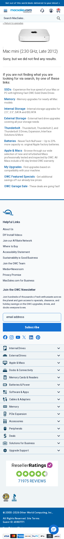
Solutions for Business (22, 443)
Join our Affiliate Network (17, 240)
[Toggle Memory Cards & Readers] (58, 377)
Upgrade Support (19, 450)
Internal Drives (17, 348)
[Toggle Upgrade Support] (58, 450)
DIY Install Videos (12, 235)
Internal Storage (14, 108)
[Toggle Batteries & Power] (58, 384)
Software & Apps (19, 392)
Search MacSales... (14, 18)
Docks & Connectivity (21, 370)
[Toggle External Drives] (58, 355)
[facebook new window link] (5, 337)
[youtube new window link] (18, 337)
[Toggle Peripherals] (58, 428)
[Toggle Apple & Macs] (58, 362)
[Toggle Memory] (58, 406)
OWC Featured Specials (19, 176)
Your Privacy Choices (14, 527)
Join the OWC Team (14, 263)
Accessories (16, 421)
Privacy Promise (12, 274)
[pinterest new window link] (38, 337)
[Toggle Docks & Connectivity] (58, 370)
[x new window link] (24, 337)
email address (15, 317)
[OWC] (8, 214)
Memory (9, 99)
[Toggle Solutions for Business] (58, 443)
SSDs (7, 89)
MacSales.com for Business (18, 280)
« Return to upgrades (13, 23)
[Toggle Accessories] (58, 421)
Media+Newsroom (13, 269)
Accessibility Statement (16, 252)
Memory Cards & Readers (23, 377)
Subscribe (32, 327)
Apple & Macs (13, 150)
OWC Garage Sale (15, 186)
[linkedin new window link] (31, 337)
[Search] (59, 18)
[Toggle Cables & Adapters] (58, 399)
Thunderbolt (12, 128)
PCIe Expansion (18, 414)
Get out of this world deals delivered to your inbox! (33, 3)
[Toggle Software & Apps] (58, 391)
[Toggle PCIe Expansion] (58, 413)
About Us (8, 229)
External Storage (15, 118)
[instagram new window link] (12, 337)
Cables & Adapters (19, 399)
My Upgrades (13, 167)
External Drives (17, 355)
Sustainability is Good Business (20, 257)
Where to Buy (10, 246)
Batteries (10, 141)
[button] (54, 530)
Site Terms (33, 518)
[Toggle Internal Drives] (58, 348)
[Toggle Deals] (58, 435)
